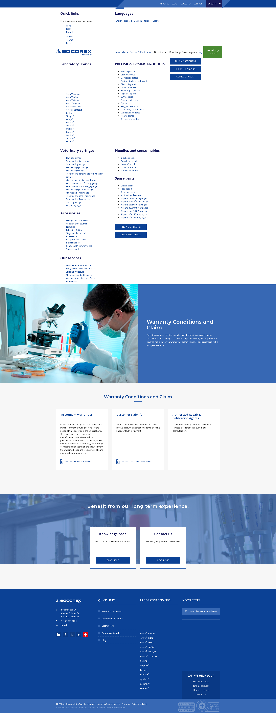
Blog (174, 3)
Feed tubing (126, 188)
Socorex (70, 138)
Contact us (201, 694)
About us (164, 3)
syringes (74, 205)
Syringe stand (72, 249)
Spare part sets (128, 192)
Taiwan (69, 39)
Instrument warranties (76, 415)
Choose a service (201, 690)
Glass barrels (127, 185)
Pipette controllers (129, 100)
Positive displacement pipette (134, 81)
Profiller (70, 122)
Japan (68, 29)
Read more (113, 560)
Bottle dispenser (128, 87)
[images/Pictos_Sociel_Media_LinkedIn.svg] (58, 634)
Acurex (74, 109)
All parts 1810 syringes (134, 214)
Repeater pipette (128, 93)
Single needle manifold (76, 233)
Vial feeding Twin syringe (77, 192)
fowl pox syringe (73, 158)
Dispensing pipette (129, 84)
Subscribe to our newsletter (203, 611)
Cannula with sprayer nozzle (79, 245)
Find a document (201, 681)
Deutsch (138, 20)
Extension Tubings (74, 230)
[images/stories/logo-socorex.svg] (74, 52)
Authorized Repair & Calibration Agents (186, 416)
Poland (69, 32)
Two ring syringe (74, 202)
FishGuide (71, 226)
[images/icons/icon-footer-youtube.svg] (78, 634)
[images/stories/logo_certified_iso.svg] (199, 705)
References (71, 281)
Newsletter (185, 3)
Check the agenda (185, 69)
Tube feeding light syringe (78, 161)
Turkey (69, 36)
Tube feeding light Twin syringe (80, 196)
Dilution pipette (128, 74)
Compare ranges (185, 76)
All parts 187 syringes (134, 204)
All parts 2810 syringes (134, 217)
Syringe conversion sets (77, 220)
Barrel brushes (73, 242)
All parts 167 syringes (134, 198)
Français (128, 20)
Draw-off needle (128, 164)
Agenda (193, 52)
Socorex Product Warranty (78, 461)
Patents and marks (111, 633)
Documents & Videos (112, 618)
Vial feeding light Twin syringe (79, 189)
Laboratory (121, 52)
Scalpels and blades (130, 119)
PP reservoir (71, 236)
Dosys (69, 119)
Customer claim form (131, 415)
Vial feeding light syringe (77, 167)
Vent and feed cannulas (131, 195)
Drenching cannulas (130, 161)
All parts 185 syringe (134, 201)
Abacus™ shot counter (76, 223)
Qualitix (70, 125)
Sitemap (126, 703)
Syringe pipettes (128, 96)
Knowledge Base (178, 52)
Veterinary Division (213, 52)
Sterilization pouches (130, 112)
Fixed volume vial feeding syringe (81, 186)
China (68, 25)
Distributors (160, 52)
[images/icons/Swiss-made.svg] (85, 634)
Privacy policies (139, 703)
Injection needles (129, 158)
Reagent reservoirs (129, 106)
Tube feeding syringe (76, 164)
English (119, 20)
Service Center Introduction (78, 265)
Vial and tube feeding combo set (81, 180)
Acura (73, 94)
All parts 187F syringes (134, 207)
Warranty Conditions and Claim (80, 278)
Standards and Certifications (79, 275)
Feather (70, 141)
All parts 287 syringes (134, 211)
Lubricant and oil (128, 167)
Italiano (147, 20)
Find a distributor (185, 61)
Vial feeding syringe (75, 170)
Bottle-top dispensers (131, 90)
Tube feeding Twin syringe (78, 199)
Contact (198, 3)
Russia (69, 43)
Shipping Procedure (75, 271)
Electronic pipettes (129, 77)
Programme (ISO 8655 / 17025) (80, 268)
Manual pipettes (128, 71)
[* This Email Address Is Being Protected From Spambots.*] (108, 703)
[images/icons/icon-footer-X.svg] (72, 634)
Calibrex (70, 113)
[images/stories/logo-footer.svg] (68, 602)
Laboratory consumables (132, 109)
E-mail (64, 625)
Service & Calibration (141, 52)
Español (156, 20)
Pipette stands (127, 115)
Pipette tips (126, 103)
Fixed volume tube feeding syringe (82, 183)
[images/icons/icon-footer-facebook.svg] (65, 634)
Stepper (70, 116)
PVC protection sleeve (76, 239)
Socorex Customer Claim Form (136, 461)
